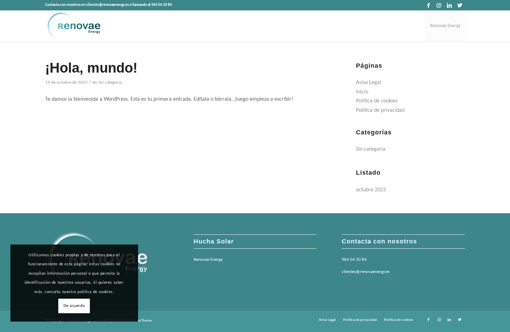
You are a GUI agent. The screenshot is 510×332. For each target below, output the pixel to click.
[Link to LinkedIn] (449, 5)
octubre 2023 (371, 190)
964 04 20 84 (354, 259)
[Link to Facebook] (428, 5)
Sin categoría (110, 82)
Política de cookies (377, 101)
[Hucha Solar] (73, 26)
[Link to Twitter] (459, 5)
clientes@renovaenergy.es (366, 271)
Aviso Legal (368, 82)
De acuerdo (74, 306)
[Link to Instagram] (439, 5)
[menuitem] (445, 26)
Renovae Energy (208, 259)
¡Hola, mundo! (91, 67)
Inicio (362, 92)
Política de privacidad (380, 110)
